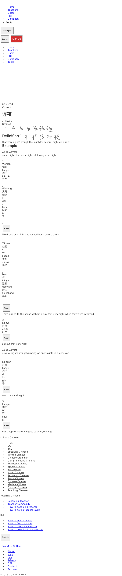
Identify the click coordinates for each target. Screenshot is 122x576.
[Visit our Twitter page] (5, 543)
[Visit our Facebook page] (2, 543)
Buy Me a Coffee (11, 546)
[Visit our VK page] (9, 543)
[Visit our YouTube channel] (12, 543)
